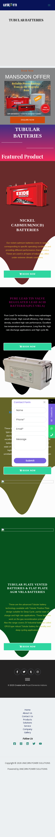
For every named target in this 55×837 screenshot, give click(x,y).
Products (27, 719)
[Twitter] (34, 743)
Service (27, 725)
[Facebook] (14, 743)
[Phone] (51, 434)
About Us (27, 712)
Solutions (27, 722)
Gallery (27, 732)
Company (27, 729)
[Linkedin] (27, 743)
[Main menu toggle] (49, 5)
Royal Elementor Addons (36, 685)
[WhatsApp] (51, 428)
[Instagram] (21, 743)
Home (27, 709)
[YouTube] (40, 743)
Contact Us (27, 716)
